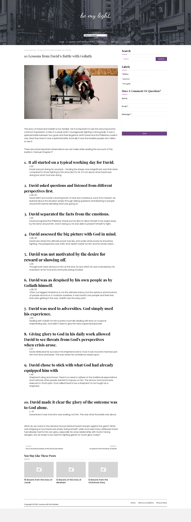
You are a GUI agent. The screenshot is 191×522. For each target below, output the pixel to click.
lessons (33, 50)
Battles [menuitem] (114, 42)
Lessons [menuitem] (126, 42)
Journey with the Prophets (48, 504)
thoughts (127, 84)
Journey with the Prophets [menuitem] (80, 42)
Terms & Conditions (146, 503)
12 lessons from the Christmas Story (98, 481)
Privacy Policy (161, 503)
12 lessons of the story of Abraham (68, 481)
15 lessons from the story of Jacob (38, 481)
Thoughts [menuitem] (102, 42)
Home (26, 50)
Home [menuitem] (61, 42)
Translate (104, 38)
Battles (126, 74)
